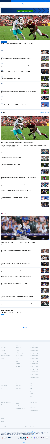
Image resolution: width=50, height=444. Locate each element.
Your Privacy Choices (24, 426)
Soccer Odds (18, 363)
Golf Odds (17, 358)
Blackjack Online (33, 404)
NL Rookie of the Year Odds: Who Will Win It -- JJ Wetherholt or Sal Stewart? (16, 276)
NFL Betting (18, 403)
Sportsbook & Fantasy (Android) (6, 402)
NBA (10, 312)
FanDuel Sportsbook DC (34, 353)
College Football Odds (19, 352)
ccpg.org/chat (32, 431)
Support (2, 345)
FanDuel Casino (18, 385)
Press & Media (43, 426)
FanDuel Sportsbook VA (34, 374)
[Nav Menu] (2, 4)
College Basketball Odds (20, 353)
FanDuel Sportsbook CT (34, 352)
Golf (31, 390)
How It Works (3, 350)
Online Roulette (33, 407)
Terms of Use (14, 426)
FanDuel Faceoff (18, 388)
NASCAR (31, 393)
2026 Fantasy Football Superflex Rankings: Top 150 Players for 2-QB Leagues (16, 190)
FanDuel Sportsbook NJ (34, 366)
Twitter (2, 416)
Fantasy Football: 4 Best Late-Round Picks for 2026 (11, 157)
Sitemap (2, 360)
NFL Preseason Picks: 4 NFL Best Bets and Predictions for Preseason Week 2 (16, 203)
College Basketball (4, 385)
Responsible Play (4, 353)
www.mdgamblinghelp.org (30, 432)
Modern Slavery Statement (5, 355)
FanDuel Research (5, 1)
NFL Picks (17, 405)
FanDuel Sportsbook (19, 382)
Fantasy (25, 1)
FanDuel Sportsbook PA (34, 371)
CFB (31, 388)
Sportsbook (15, 1)
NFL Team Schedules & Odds (20, 408)
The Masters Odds (19, 360)
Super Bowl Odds (18, 347)
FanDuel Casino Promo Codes (35, 410)
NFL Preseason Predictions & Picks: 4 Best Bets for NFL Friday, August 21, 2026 (16, 58)
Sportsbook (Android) (4, 405)
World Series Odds (19, 366)
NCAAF (6, 312)
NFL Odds (17, 345)
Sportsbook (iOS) (3, 404)
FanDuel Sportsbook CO (34, 350)
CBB (31, 396)
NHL (13, 312)
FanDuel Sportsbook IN (34, 358)
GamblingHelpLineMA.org (5, 432)
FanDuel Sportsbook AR (34, 345)
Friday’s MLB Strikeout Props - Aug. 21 (8, 289)
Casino (34, 1)
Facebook (2, 415)
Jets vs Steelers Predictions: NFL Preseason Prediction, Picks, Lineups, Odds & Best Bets (18, 91)
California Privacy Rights (6, 426)
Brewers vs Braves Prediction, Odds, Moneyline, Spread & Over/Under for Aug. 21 (17, 296)
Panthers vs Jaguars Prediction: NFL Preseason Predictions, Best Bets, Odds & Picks (17, 184)
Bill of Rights (33, 425)
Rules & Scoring (3, 352)
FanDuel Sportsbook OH (34, 369)
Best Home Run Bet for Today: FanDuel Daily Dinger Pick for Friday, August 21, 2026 (17, 270)
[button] (25, 11)
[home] (25, 4)
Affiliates (2, 358)
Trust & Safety (23, 425)
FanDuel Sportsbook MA (34, 361)
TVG (16, 383)
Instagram (2, 418)
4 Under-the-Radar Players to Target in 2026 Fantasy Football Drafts (14, 104)
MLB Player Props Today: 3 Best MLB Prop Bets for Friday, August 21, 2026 (15, 71)
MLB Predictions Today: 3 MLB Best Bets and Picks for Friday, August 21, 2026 (18, 242)
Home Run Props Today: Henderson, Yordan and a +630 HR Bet (13, 256)
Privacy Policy (43, 425)
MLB (17, 312)
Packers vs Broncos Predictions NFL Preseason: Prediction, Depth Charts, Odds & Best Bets (19, 98)
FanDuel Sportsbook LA (34, 360)
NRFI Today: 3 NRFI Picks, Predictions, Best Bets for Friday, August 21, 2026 (16, 65)
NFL (20, 312)
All (2, 312)
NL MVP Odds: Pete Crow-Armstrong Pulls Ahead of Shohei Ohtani (14, 283)
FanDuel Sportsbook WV (34, 377)
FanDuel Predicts (18, 390)
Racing (44, 1)
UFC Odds (17, 361)
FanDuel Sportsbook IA (34, 355)
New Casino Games (33, 402)
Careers (3, 425)
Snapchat (2, 421)
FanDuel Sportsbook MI (34, 363)
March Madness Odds (19, 355)
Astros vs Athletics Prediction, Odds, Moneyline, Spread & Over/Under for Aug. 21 (17, 303)
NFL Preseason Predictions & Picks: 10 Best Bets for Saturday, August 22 (17, 43)
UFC (1, 388)
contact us (34, 434)
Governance (14, 425)
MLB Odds (17, 350)
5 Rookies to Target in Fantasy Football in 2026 (10, 78)
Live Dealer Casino (33, 405)
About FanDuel (3, 347)
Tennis (31, 391)
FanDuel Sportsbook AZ (34, 347)
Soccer (2, 390)
